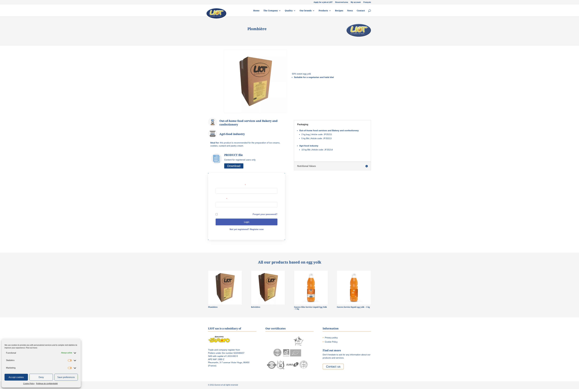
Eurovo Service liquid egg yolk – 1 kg (353, 307)
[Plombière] (225, 287)
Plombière (213, 307)
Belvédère (255, 307)
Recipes (339, 11)
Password (221, 199)
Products (323, 11)
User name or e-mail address (231, 185)
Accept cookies (16, 377)
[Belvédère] (268, 287)
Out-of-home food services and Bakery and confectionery (248, 122)
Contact (361, 11)
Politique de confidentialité (47, 384)
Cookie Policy (29, 384)
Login (246, 222)
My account (356, 2)
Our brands (306, 11)
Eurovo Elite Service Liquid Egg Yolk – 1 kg (310, 308)
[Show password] (273, 204)
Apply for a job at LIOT (323, 2)
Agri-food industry (232, 134)
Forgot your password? (265, 214)
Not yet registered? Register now (247, 229)
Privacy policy (331, 337)
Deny (41, 377)
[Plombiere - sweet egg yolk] (255, 113)
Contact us (333, 366)
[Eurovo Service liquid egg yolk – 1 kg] (354, 287)
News (350, 11)
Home (256, 11)
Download (233, 166)
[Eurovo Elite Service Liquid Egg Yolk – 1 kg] (311, 287)
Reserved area (341, 2)
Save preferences (66, 377)
